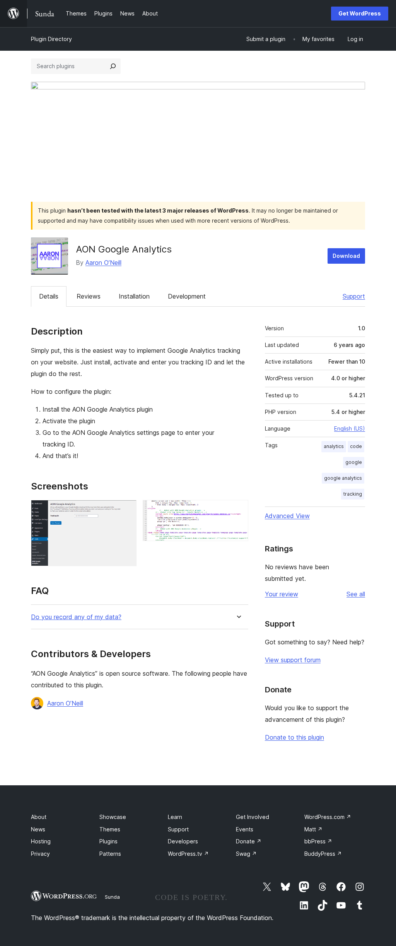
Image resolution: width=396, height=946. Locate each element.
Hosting (41, 841)
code (356, 446)
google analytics (343, 478)
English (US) (349, 428)
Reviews (89, 296)
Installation (134, 296)
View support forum (293, 660)
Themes (109, 829)
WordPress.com (327, 817)
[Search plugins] (113, 66)
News (38, 829)
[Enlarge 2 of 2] (238, 510)
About (38, 817)
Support (354, 296)
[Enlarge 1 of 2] (126, 510)
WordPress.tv (188, 853)
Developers (183, 841)
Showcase (112, 817)
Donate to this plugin (294, 737)
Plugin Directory (51, 39)
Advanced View (287, 516)
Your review (281, 594)
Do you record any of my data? (76, 617)
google (353, 462)
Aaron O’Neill (103, 262)
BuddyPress (323, 853)
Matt (313, 829)
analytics (334, 446)
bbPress (318, 841)
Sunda (112, 897)
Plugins (108, 841)
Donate (248, 841)
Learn (175, 817)
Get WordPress (359, 13)
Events (244, 829)
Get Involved (252, 817)
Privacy (40, 853)
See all (355, 594)
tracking (352, 494)
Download (346, 255)
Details (48, 296)
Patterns (110, 853)
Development (187, 296)
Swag (246, 853)
